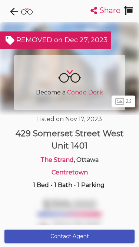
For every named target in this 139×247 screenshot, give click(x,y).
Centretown (70, 172)
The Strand (57, 159)
